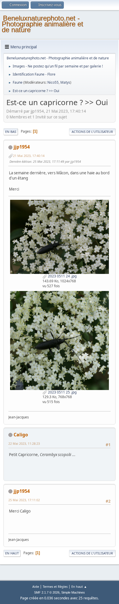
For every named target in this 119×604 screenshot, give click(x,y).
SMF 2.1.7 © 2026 (47, 592)
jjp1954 (22, 147)
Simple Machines (73, 592)
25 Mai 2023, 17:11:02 (24, 500)
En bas (10, 131)
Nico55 (53, 82)
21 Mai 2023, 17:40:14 (28, 155)
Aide (35, 586)
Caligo (21, 434)
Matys (65, 82)
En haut (12, 553)
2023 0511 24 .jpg (62, 276)
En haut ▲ (79, 586)
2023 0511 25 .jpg (62, 392)
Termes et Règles (55, 586)
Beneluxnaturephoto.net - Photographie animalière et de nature (42, 24)
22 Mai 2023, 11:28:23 (24, 443)
